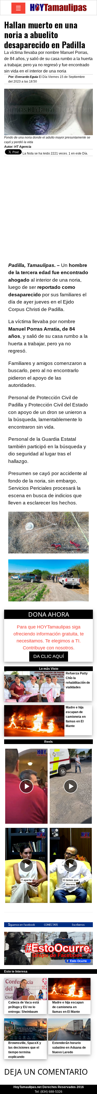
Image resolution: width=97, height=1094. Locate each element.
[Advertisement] (48, 206)
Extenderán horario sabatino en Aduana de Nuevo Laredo (69, 1047)
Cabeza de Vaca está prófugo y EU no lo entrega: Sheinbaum (23, 1007)
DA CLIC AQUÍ (48, 656)
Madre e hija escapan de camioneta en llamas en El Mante (76, 717)
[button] (26, 786)
